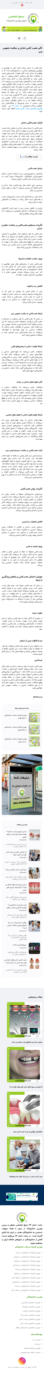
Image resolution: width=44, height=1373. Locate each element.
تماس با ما (15, 2)
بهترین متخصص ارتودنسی (30, 1302)
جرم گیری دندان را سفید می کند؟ (16, 869)
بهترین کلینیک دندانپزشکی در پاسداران (26, 1265)
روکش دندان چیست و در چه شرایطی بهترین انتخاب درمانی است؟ (17, 925)
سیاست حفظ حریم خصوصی (30, 1352)
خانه (31, 2)
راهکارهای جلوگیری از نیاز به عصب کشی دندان (27, 1132)
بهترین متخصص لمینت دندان (29, 1319)
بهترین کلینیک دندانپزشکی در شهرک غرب (26, 1277)
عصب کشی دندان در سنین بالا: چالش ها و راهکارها (25, 1176)
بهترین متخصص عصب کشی (30, 1323)
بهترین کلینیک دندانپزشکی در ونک (28, 1252)
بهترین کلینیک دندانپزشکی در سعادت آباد (25, 1290)
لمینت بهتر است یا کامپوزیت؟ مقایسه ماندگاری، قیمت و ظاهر (17, 906)
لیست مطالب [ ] (29, 156)
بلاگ (27, 2)
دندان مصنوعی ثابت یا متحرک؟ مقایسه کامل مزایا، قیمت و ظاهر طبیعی (17, 834)
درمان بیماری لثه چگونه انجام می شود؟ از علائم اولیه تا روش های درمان (16, 887)
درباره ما (21, 2)
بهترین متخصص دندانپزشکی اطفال (27, 1327)
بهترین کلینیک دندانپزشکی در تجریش (27, 1256)
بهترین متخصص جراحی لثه (30, 1315)
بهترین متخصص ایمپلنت (31, 1311)
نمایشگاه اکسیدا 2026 (20, 945)
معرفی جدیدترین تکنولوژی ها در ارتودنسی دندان (27, 1042)
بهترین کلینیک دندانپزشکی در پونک (27, 1269)
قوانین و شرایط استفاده (32, 1348)
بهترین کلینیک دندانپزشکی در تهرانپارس (26, 1282)
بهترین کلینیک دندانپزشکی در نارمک (27, 1286)
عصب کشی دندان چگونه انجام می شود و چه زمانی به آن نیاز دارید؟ (15, 961)
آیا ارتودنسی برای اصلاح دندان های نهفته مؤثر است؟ (25, 1087)
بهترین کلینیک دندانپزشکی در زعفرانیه (27, 1261)
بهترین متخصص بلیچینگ (31, 1306)
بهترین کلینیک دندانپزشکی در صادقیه (27, 1273)
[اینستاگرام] (22, 5)
